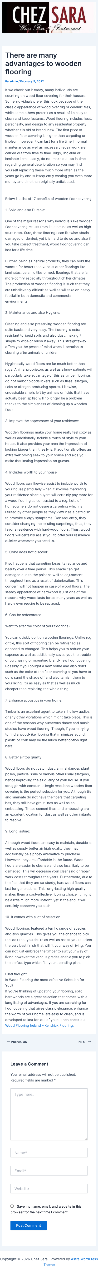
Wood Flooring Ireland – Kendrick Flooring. (39, 1025)
